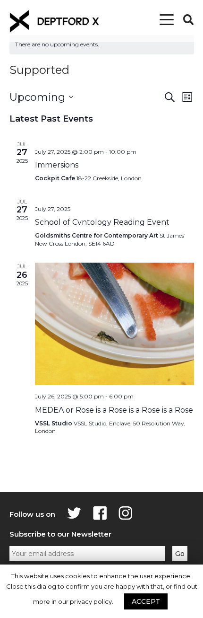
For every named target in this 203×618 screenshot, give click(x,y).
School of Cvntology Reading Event (102, 222)
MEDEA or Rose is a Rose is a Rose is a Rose (114, 410)
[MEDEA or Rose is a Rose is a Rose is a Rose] (114, 324)
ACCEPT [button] (146, 601)
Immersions (56, 164)
